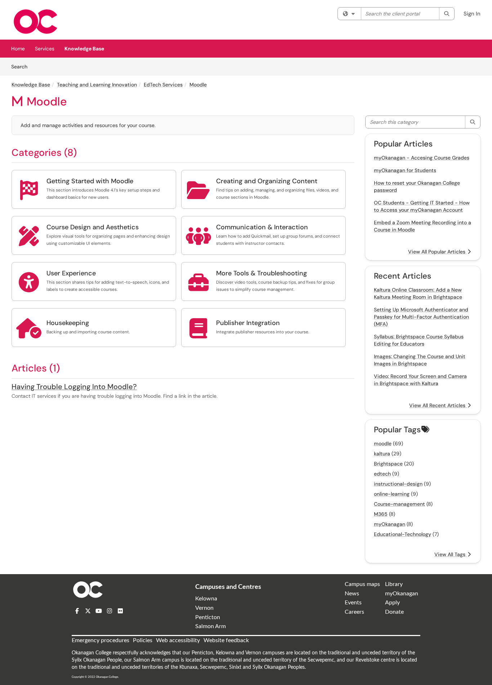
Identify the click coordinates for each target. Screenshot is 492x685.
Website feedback (226, 640)
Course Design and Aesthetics (92, 227)
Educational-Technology (402, 534)
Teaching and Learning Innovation (97, 84)
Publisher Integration (248, 323)
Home (18, 48)
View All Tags (450, 554)
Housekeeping (67, 323)
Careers (354, 612)
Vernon (204, 608)
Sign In (472, 13)
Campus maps (362, 584)
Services (44, 48)
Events (353, 602)
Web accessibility (178, 640)
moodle (383, 443)
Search (21, 66)
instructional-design (398, 484)
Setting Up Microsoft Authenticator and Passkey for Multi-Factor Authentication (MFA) (421, 316)
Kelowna (206, 598)
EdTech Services (163, 84)
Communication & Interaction (262, 227)
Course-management (399, 504)
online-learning (392, 494)
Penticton (207, 617)
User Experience (71, 273)
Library (394, 584)
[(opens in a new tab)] (35, 21)
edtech (382, 473)
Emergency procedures (100, 640)
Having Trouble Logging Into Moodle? (74, 386)
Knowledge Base (84, 48)
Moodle (198, 84)
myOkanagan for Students (405, 170)
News (352, 593)
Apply (392, 602)
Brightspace (388, 463)
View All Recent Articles (438, 405)
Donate (394, 612)
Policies (142, 640)
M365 (381, 514)
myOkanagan (389, 524)
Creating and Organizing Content (266, 181)
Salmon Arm (210, 626)
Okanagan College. (107, 677)
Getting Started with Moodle (89, 181)
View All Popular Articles (437, 251)
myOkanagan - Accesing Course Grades (421, 157)
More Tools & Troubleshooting (261, 273)
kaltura (382, 453)
